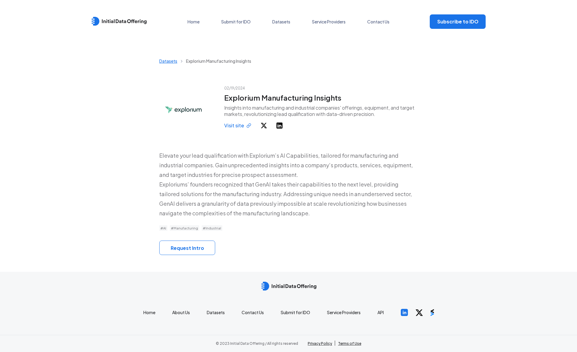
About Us (181, 312)
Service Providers (329, 21)
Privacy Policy (320, 343)
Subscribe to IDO (457, 21)
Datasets (281, 21)
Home (194, 21)
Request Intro (187, 248)
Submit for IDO (236, 21)
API (380, 312)
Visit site (234, 125)
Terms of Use (349, 343)
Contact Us (378, 21)
